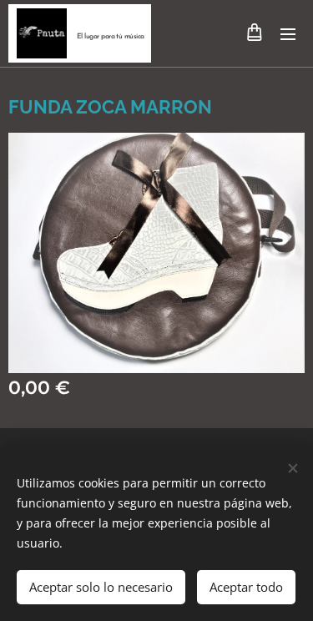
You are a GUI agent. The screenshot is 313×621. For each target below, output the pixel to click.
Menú (288, 33)
